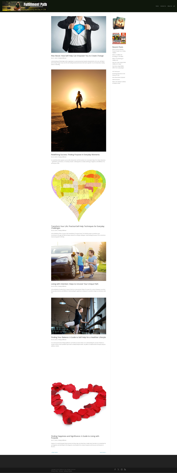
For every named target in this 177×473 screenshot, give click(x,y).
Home (157, 6)
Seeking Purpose (68, 471)
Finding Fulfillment (62, 58)
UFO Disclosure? (116, 71)
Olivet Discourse (116, 79)
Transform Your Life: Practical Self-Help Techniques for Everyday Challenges (77, 227)
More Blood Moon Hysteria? (118, 77)
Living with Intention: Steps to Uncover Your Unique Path (74, 284)
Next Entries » (103, 452)
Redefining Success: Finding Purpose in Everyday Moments (75, 154)
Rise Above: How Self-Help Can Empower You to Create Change (77, 55)
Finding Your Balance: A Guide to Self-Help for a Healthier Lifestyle (78, 337)
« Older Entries (54, 452)
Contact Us (163, 6)
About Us (170, 6)
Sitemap (61, 471)
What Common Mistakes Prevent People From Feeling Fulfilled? (118, 51)
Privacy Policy (54, 471)
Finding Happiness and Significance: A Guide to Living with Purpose (75, 437)
